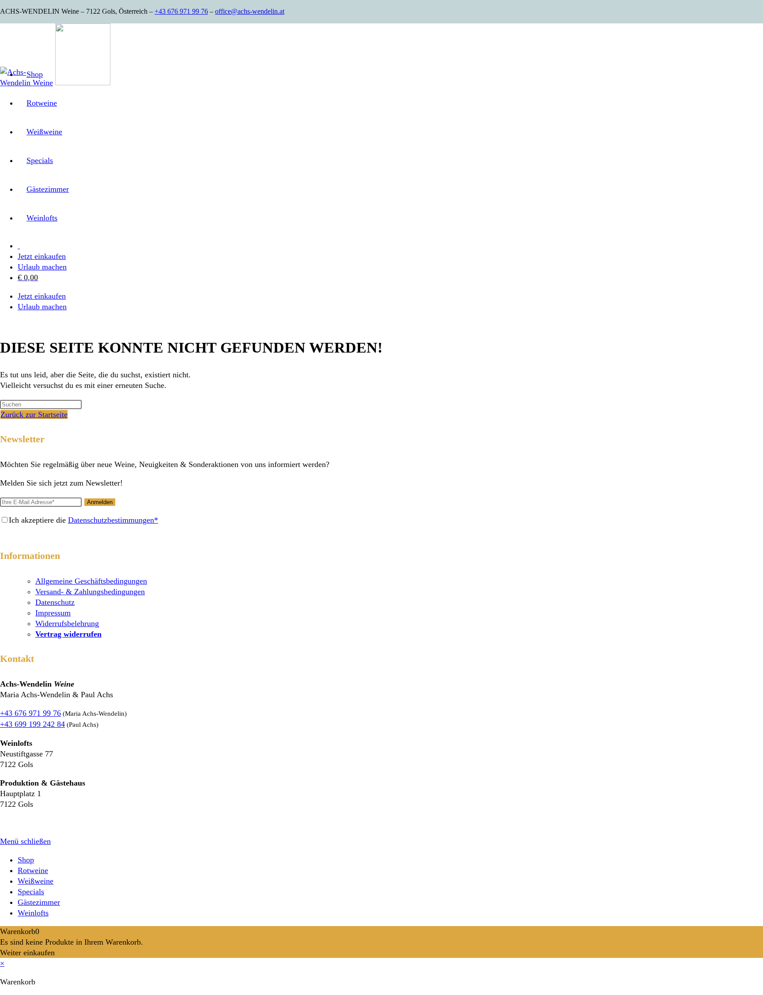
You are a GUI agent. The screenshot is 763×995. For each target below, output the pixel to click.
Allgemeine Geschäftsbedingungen (91, 581)
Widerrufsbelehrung (67, 623)
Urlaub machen (42, 266)
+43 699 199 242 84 (32, 724)
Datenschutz (55, 602)
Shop (26, 859)
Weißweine (35, 881)
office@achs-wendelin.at (249, 11)
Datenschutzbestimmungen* (113, 520)
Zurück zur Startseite (34, 414)
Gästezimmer (39, 902)
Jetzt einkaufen (42, 256)
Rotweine (33, 870)
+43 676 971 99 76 (181, 11)
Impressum (53, 612)
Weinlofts (33, 912)
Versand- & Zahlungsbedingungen (90, 591)
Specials (31, 891)
